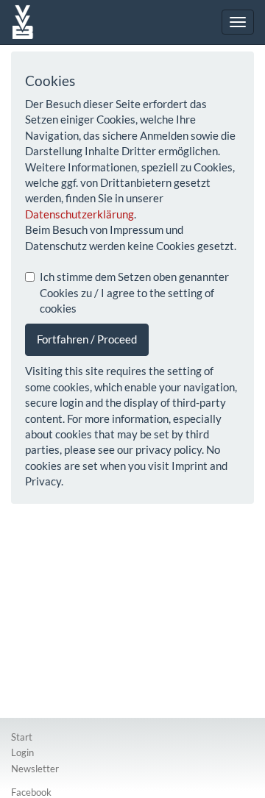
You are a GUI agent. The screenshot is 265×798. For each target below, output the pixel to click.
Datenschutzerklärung (79, 214)
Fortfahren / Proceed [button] (87, 339)
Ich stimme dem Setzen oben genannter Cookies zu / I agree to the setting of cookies (134, 292)
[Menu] (238, 22)
